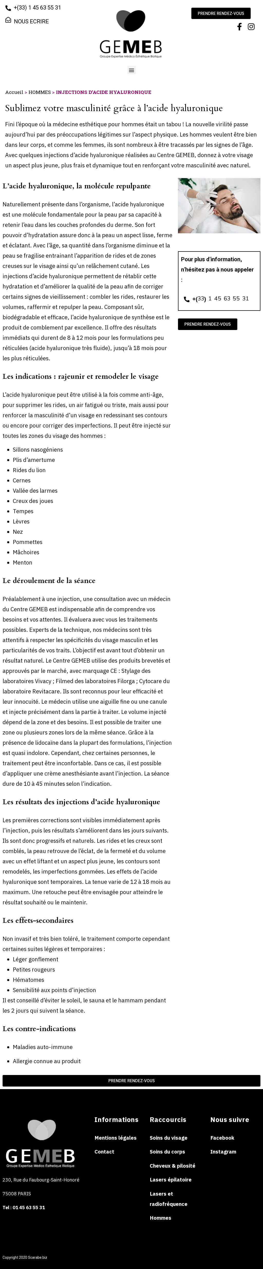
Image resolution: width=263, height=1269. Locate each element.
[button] (131, 70)
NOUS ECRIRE (31, 21)
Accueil (14, 92)
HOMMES (40, 92)
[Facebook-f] (239, 26)
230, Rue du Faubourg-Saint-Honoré (41, 1180)
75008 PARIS (17, 1194)
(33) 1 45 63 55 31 (39, 7)
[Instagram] (251, 26)
